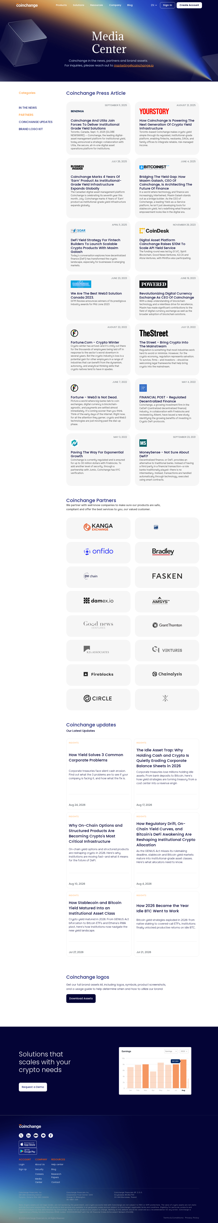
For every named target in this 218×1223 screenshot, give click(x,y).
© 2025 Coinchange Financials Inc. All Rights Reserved (41, 1218)
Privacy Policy (192, 1217)
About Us (40, 1164)
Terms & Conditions (173, 1217)
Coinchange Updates (35, 122)
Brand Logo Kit (31, 129)
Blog (53, 1169)
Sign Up (23, 1169)
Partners (26, 115)
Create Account (189, 5)
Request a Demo (33, 1087)
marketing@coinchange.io (134, 65)
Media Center (38, 1180)
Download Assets (81, 998)
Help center (57, 1164)
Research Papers (56, 1176)
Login (21, 1164)
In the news (28, 108)
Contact (55, 1182)
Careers (39, 1174)
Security (39, 1169)
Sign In (167, 5)
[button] (155, 5)
